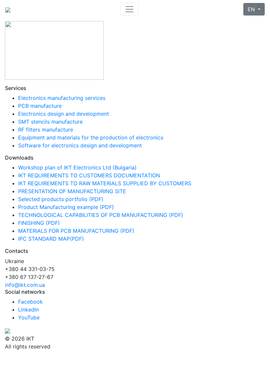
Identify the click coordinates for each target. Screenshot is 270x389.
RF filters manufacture (45, 129)
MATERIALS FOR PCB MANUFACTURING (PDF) (76, 230)
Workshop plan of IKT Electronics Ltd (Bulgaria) (77, 167)
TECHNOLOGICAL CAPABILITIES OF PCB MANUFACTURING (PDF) (100, 215)
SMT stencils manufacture (50, 121)
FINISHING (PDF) (39, 223)
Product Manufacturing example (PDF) (66, 207)
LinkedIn (28, 309)
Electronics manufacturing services (61, 98)
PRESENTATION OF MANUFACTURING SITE (72, 191)
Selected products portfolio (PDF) (60, 199)
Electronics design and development (63, 113)
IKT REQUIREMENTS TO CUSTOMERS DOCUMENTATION (89, 175)
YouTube (29, 317)
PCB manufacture (40, 106)
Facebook (30, 301)
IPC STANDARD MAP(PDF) (51, 238)
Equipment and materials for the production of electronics (90, 137)
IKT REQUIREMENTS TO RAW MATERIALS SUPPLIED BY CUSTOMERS (104, 183)
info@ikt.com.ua (25, 285)
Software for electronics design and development (80, 145)
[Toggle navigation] (129, 9)
